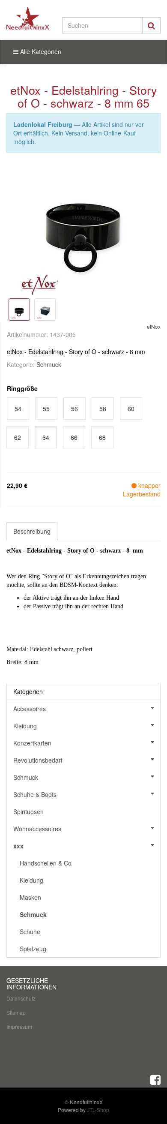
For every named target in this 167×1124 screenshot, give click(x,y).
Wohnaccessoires (37, 828)
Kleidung (25, 725)
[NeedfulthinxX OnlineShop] (27, 18)
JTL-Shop (98, 1109)
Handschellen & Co (46, 863)
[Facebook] (155, 1079)
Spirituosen (28, 811)
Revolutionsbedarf (38, 760)
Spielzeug (33, 948)
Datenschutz (21, 998)
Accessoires (29, 708)
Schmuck (48, 364)
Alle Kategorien (39, 51)
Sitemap (16, 1012)
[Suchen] (151, 25)
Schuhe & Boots (35, 794)
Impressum (19, 1026)
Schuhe (30, 931)
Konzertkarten (32, 743)
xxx (18, 845)
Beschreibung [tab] (32, 531)
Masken (30, 897)
